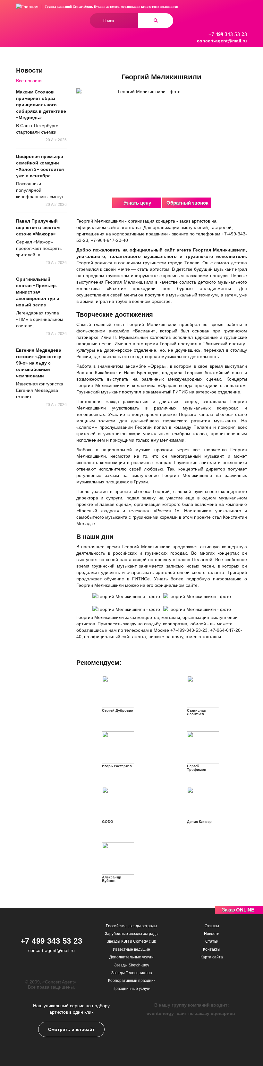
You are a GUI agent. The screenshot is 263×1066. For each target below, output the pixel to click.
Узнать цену (137, 203)
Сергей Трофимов (196, 767)
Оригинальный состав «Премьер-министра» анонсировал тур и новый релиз (37, 292)
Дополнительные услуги (131, 957)
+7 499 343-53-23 (227, 34)
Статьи (211, 941)
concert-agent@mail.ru (222, 40)
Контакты (211, 949)
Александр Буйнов (111, 879)
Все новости (29, 80)
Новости (211, 933)
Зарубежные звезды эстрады (131, 933)
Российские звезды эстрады (131, 926)
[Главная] (27, 6)
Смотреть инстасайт (71, 1029)
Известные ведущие (131, 949)
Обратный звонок (187, 203)
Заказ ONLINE (238, 909)
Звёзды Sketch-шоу (131, 965)
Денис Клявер (199, 822)
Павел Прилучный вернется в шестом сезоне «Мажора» (38, 227)
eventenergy (160, 1013)
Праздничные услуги (131, 988)
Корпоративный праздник (131, 980)
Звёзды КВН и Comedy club (131, 941)
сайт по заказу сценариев (206, 1013)
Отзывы (212, 926)
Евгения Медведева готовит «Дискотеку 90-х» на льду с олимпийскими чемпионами (38, 363)
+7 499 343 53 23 (51, 941)
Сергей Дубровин (117, 710)
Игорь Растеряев (117, 766)
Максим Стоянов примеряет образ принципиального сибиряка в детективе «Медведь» (41, 104)
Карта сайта (211, 957)
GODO (107, 822)
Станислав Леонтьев (196, 712)
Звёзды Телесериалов (131, 973)
